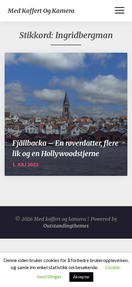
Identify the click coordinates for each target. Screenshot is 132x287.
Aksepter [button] (81, 276)
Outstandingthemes (66, 226)
